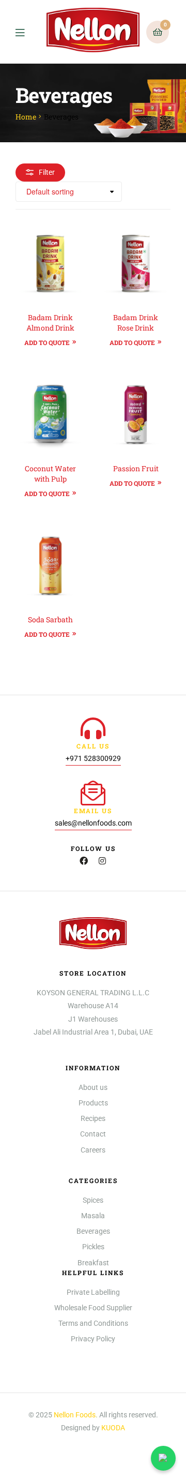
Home (26, 117)
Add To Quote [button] (47, 342)
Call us (93, 746)
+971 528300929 (93, 758)
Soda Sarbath (50, 619)
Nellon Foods (75, 1415)
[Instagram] (102, 861)
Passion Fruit (136, 468)
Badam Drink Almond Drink (50, 322)
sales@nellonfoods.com (93, 823)
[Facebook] (84, 861)
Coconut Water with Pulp (50, 473)
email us (93, 810)
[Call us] (93, 728)
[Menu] (28, 32)
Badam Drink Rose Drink (135, 322)
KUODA (113, 1428)
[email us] (93, 793)
